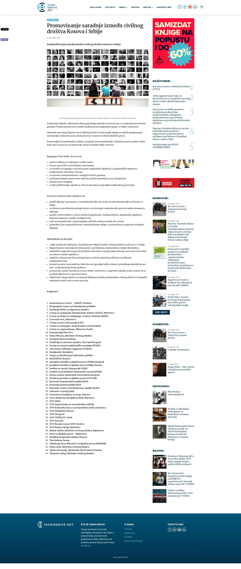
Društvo (49, 20)
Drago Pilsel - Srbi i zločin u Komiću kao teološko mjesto (181, 370)
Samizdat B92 (164, 7)
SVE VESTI (110, 7)
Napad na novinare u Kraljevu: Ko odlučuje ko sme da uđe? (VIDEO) (180, 282)
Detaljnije (86, 545)
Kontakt (128, 537)
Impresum (129, 533)
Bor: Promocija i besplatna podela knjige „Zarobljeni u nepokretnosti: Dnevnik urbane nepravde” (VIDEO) (181, 478)
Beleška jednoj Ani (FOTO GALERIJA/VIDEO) (165, 146)
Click (4, 39)
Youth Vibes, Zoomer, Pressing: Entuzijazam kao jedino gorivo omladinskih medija (179, 301)
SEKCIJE (147, 7)
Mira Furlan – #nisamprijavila (176, 393)
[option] (98, 82)
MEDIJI (122, 7)
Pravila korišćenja (133, 541)
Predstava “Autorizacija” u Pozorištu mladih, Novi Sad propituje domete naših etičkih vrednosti (181, 460)
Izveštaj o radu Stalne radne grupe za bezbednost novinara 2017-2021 (178, 413)
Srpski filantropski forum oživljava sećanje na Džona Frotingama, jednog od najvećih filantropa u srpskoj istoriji (181, 433)
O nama (128, 529)
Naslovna (95, 7)
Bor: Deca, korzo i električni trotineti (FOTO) (171, 87)
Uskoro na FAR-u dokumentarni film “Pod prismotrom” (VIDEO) (180, 493)
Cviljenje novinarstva (178, 349)
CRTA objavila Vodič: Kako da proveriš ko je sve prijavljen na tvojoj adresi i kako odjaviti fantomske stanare (171, 100)
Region (135, 7)
